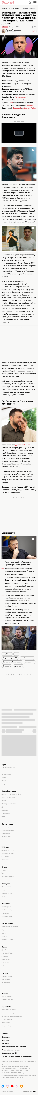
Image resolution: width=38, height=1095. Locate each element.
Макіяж (4, 800)
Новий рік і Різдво (7, 953)
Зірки (4, 765)
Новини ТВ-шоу (7, 976)
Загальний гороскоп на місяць (12, 1016)
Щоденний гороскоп (8, 1026)
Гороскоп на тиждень (9, 1013)
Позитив (4, 936)
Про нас (5, 1040)
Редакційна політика (11, 1050)
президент (18, 666)
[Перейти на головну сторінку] (8, 2)
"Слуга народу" (21, 97)
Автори (5, 1034)
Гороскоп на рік (7, 1019)
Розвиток (6, 904)
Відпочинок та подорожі (10, 930)
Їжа (3, 873)
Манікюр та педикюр (9, 804)
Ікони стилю (6, 833)
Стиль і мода (7, 824)
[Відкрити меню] (34, 2)
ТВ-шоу (5, 973)
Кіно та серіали (7, 996)
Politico (30, 105)
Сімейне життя (7, 893)
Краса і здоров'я (9, 791)
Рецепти (4, 870)
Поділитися (34, 31)
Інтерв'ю (4, 784)
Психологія (5, 913)
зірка (17, 654)
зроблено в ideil (29, 1091)
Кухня (4, 867)
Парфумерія (6, 813)
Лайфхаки (5, 860)
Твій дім (5, 847)
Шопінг (4, 840)
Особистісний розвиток (10, 910)
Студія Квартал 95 (10, 658)
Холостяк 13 (6, 979)
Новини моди (6, 827)
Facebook (17, 108)
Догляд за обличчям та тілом (11, 794)
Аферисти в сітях (7, 986)
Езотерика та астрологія (10, 927)
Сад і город (5, 856)
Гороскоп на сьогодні (9, 1010)
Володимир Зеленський (12, 662)
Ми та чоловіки (6, 887)
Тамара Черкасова (13, 30)
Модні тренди (6, 836)
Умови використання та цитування (17, 1056)
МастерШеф (6, 983)
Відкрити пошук (29, 2)
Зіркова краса (6, 774)
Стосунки (6, 884)
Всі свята (5, 966)
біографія (7, 666)
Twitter (33, 108)
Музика (4, 780)
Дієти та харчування (9, 807)
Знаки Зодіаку (6, 1022)
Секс (3, 890)
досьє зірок (29, 662)
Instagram (26, 108)
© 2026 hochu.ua (7, 1091)
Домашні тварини (7, 853)
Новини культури (7, 999)
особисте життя (27, 658)
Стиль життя (7, 924)
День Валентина (7, 950)
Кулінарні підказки (8, 876)
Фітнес (4, 817)
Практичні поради (8, 830)
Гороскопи (6, 1007)
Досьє (5, 27)
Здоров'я (5, 810)
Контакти (6, 1037)
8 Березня (5, 956)
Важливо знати (7, 916)
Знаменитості (6, 771)
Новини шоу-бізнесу (8, 768)
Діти (3, 896)
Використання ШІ (9, 1053)
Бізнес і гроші (6, 907)
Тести (3, 933)
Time (11, 103)
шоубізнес (7, 654)
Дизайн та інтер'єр (8, 850)
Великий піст (6, 959)
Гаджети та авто (7, 939)
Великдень (5, 963)
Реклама (5, 1044)
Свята (4, 947)
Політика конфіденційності (14, 1047)
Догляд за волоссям (8, 797)
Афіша (5, 993)
